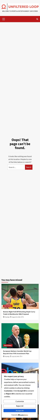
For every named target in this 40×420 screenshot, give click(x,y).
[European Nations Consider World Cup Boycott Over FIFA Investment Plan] (20, 335)
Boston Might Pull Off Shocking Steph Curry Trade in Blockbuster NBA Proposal (19, 313)
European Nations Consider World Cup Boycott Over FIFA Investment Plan (17, 352)
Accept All (20, 410)
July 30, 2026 (15, 356)
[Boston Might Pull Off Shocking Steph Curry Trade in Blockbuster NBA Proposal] (20, 296)
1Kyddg (7, 317)
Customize (20, 401)
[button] (3, 19)
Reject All (19, 406)
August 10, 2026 (16, 317)
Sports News (7, 306)
